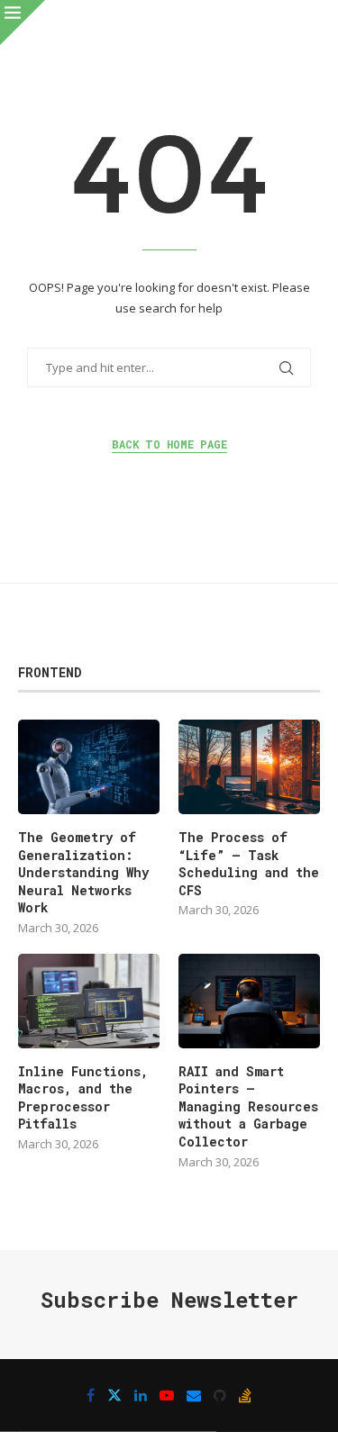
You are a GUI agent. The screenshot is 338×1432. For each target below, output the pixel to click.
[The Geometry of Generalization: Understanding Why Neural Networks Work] (89, 767)
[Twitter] (114, 1395)
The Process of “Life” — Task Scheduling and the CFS (248, 864)
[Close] (22, 22)
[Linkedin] (140, 1395)
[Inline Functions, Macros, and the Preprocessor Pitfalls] (89, 1001)
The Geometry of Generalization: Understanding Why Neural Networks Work (83, 872)
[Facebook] (91, 1395)
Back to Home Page (169, 444)
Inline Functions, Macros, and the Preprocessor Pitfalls (83, 1098)
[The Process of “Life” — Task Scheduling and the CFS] (249, 767)
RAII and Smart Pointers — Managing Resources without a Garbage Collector (248, 1106)
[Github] (220, 1395)
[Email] (194, 1395)
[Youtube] (167, 1395)
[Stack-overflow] (245, 1395)
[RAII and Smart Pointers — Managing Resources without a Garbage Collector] (249, 1001)
